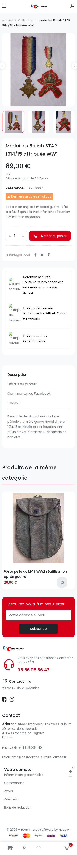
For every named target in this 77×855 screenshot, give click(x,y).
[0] (67, 849)
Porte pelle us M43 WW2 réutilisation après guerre (35, 574)
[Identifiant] (24, 848)
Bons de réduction (17, 807)
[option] (38, 69)
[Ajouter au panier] (62, 582)
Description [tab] (17, 374)
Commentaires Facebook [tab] (29, 393)
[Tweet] (42, 254)
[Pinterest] (49, 254)
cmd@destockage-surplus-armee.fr (39, 757)
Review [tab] (13, 402)
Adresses (11, 799)
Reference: (15, 188)
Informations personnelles (23, 775)
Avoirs (8, 791)
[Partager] (35, 254)
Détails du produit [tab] (22, 384)
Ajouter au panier (54, 236)
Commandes (14, 783)
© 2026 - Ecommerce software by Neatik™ (38, 829)
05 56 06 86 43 (33, 670)
